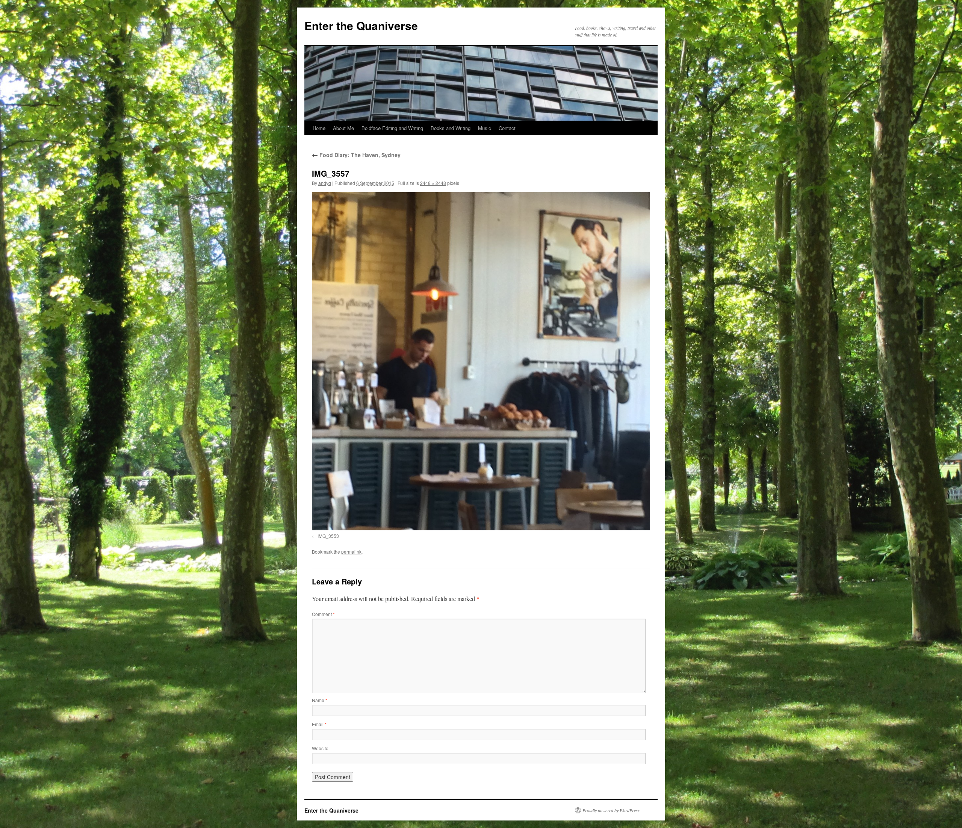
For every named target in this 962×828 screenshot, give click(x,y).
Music (484, 128)
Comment (323, 614)
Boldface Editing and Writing (392, 128)
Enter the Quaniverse (361, 25)
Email (319, 724)
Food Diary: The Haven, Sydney (356, 155)
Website (320, 748)
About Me (343, 128)
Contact (507, 128)
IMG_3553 (328, 536)
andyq (324, 183)
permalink (351, 551)
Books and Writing (450, 128)
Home (319, 128)
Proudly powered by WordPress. (611, 810)
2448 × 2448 (433, 183)
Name (319, 700)
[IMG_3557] (481, 361)
